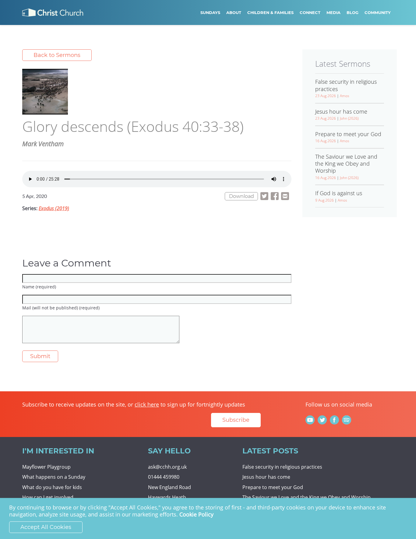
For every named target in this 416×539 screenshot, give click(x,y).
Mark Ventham (43, 143)
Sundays (210, 12)
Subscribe (235, 420)
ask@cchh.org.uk (167, 466)
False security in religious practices (282, 466)
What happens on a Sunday (53, 477)
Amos (344, 95)
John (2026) (349, 118)
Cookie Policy (196, 514)
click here (147, 404)
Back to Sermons (56, 55)
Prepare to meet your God (272, 487)
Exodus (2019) (54, 208)
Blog (352, 12)
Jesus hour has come (266, 477)
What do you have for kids (52, 487)
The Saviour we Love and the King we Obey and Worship (306, 497)
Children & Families (270, 12)
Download (241, 196)
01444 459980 (163, 477)
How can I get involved (47, 497)
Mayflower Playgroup (46, 466)
